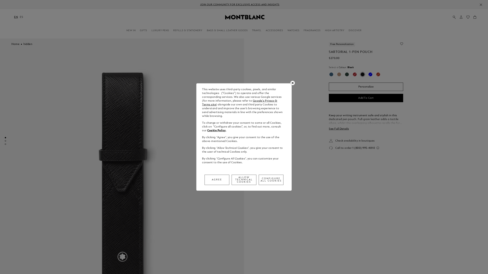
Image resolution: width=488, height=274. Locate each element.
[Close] (292, 83)
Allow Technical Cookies (244, 179)
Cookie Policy (216, 130)
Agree (217, 180)
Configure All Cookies (271, 180)
